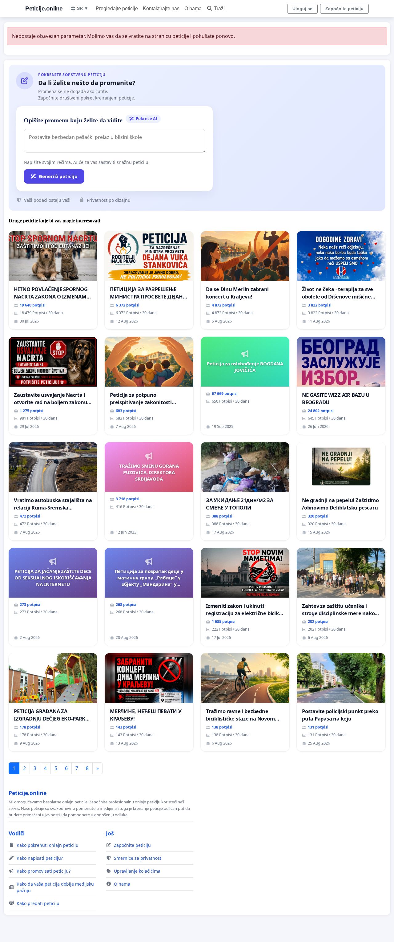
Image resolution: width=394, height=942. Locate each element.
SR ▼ (82, 8)
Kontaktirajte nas (161, 8)
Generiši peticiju (58, 176)
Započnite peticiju (344, 8)
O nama (193, 8)
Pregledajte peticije (117, 8)
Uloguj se (302, 8)
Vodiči (17, 833)
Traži (219, 8)
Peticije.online (44, 8)
